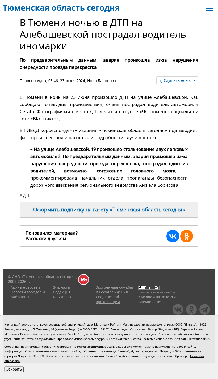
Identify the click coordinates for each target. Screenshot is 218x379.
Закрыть (14, 369)
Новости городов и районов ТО (28, 294)
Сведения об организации (108, 299)
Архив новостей (25, 287)
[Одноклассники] (186, 236)
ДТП (27, 195)
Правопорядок (33, 80)
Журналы (61, 287)
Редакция (61, 292)
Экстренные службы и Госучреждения (114, 290)
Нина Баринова (101, 80)
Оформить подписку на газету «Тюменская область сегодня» (109, 209)
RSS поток (62, 296)
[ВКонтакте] (172, 236)
